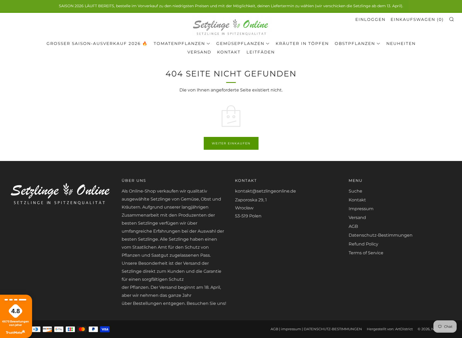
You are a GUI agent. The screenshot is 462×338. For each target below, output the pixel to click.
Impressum (361, 208)
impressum (291, 329)
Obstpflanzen (355, 43)
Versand (199, 52)
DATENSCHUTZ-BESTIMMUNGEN (333, 329)
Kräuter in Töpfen (302, 43)
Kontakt (229, 52)
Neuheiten (401, 43)
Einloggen (370, 19)
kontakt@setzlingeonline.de (265, 191)
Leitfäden (261, 52)
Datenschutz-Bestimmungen (381, 235)
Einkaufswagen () (417, 19)
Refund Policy (363, 244)
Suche (355, 191)
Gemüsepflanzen (240, 43)
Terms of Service (366, 252)
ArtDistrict (404, 329)
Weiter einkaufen (231, 143)
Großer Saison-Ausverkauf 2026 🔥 (97, 43)
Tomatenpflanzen (179, 43)
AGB (353, 226)
